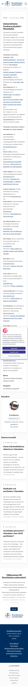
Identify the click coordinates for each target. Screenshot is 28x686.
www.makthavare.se (9, 119)
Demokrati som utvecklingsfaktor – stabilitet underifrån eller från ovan (12, 181)
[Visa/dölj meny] (2, 3)
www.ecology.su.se (8, 313)
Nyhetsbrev (14, 656)
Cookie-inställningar (14, 355)
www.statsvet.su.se (8, 177)
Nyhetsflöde (14, 680)
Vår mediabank (14, 643)
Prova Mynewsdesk (14, 675)
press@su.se (14, 424)
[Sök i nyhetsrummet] (26, 4)
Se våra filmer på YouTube (14, 653)
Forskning (11, 381)
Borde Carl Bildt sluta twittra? (12, 104)
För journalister (14, 678)
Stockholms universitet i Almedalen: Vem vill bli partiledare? (13, 533)
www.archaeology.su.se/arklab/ (12, 162)
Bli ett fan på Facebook (14, 651)
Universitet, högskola (9, 378)
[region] (14, 343)
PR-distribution (14, 673)
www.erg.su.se (17, 196)
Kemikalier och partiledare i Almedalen (13, 489)
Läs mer (14, 609)
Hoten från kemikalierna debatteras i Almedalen (13, 447)
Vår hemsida (14, 646)
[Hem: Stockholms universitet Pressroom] (13, 4)
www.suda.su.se (7, 229)
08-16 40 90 (14, 427)
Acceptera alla (14, 352)
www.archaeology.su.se (10, 147)
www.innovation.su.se (9, 360)
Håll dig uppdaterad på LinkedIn (14, 648)
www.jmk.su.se (7, 246)
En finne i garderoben (16, 286)
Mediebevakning (14, 670)
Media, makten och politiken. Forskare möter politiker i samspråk (13, 251)
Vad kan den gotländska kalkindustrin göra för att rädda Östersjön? (14, 318)
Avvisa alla (14, 348)
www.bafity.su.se (8, 283)
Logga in (14, 683)
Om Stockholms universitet (11, 388)
